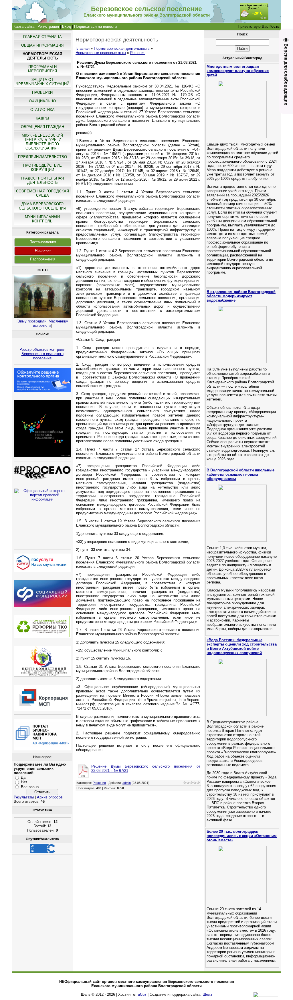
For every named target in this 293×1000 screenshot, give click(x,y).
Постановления (42, 242)
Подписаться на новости (95, 26)
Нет (24, 782)
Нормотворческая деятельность (122, 48)
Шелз (207, 994)
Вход (66, 26)
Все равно (30, 787)
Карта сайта (23, 26)
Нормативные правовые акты (101, 53)
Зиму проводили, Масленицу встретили (43, 323)
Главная (83, 48)
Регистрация (48, 26)
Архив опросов (50, 797)
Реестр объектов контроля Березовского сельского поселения (42, 353)
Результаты (24, 797)
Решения (43, 250)
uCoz (142, 994)
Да (23, 777)
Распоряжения (42, 259)
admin (126, 782)
